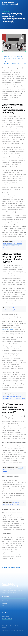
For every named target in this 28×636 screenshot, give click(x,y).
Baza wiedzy (5, 608)
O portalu (4, 603)
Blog (3, 605)
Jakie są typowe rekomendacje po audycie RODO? (13, 470)
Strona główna (5, 600)
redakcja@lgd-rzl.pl (7, 618)
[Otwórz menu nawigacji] (24, 3)
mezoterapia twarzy (7, 329)
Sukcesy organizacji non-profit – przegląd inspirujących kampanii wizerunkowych (14, 396)
